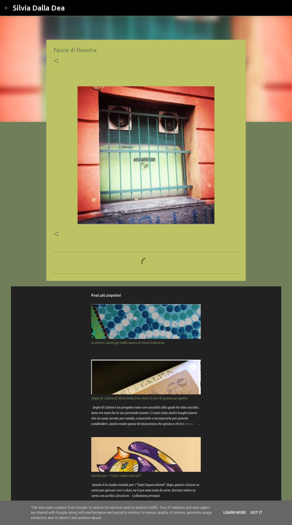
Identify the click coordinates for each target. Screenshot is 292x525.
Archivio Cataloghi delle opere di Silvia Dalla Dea (127, 343)
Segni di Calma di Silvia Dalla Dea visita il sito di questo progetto (139, 398)
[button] (56, 61)
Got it (256, 512)
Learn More (234, 512)
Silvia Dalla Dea (39, 8)
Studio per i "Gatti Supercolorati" (116, 476)
